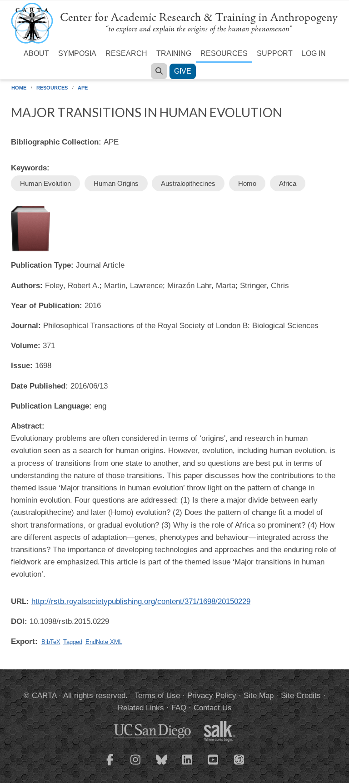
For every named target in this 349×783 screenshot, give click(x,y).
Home (18, 87)
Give (182, 71)
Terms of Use (157, 695)
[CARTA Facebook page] (110, 765)
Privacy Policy (211, 695)
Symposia (77, 53)
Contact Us (213, 707)
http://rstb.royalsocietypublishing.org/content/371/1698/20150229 (140, 601)
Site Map (259, 695)
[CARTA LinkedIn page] (187, 765)
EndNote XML (103, 641)
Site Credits (301, 695)
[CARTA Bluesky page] (161, 765)
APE (83, 87)
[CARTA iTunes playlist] (239, 759)
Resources (224, 53)
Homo (247, 183)
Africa (287, 183)
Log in (314, 53)
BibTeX (50, 641)
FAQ (178, 707)
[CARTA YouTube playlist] (213, 765)
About (36, 53)
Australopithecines (188, 183)
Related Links (141, 707)
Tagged (72, 641)
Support (275, 53)
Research (126, 53)
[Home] (174, 22)
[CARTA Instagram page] (136, 765)
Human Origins (116, 183)
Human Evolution (45, 183)
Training (173, 53)
